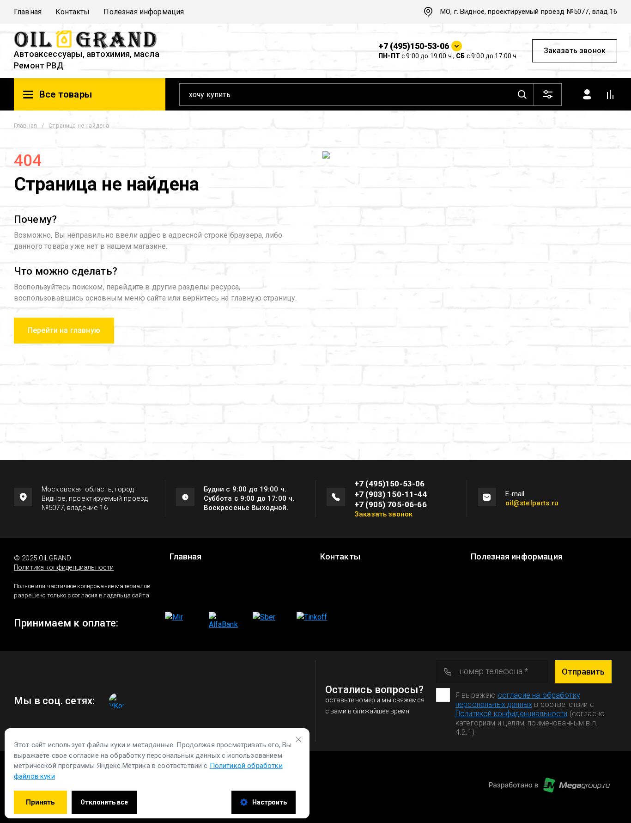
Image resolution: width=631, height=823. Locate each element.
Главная (28, 11)
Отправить (583, 671)
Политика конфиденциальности (64, 567)
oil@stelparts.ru (531, 503)
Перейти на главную (64, 330)
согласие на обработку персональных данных (517, 700)
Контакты (72, 11)
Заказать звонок (575, 50)
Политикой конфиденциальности (511, 713)
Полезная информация (143, 11)
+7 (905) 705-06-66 (390, 504)
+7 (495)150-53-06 (413, 46)
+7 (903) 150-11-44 (390, 494)
